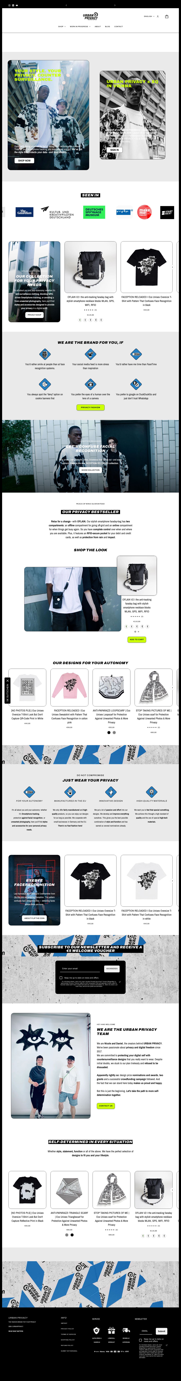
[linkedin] (13, 5)
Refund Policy (67, 1345)
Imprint (64, 1323)
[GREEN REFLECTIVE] (79, 320)
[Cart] (167, 16)
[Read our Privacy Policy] (119, 981)
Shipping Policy (68, 1340)
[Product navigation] (135, 631)
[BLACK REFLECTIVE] (95, 320)
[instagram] (9, 5)
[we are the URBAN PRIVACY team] (50, 1066)
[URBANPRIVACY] (90, 16)
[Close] (7, 681)
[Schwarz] (109, 732)
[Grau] (114, 732)
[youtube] (17, 5)
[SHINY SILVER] (85, 320)
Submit (161, 1331)
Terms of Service (68, 1334)
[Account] (158, 16)
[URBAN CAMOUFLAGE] (101, 320)
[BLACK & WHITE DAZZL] (90, 320)
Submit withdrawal (69, 1351)
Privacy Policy (67, 1328)
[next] (115, 5)
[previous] (66, 5)
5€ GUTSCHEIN (7, 693)
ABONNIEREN (112, 969)
